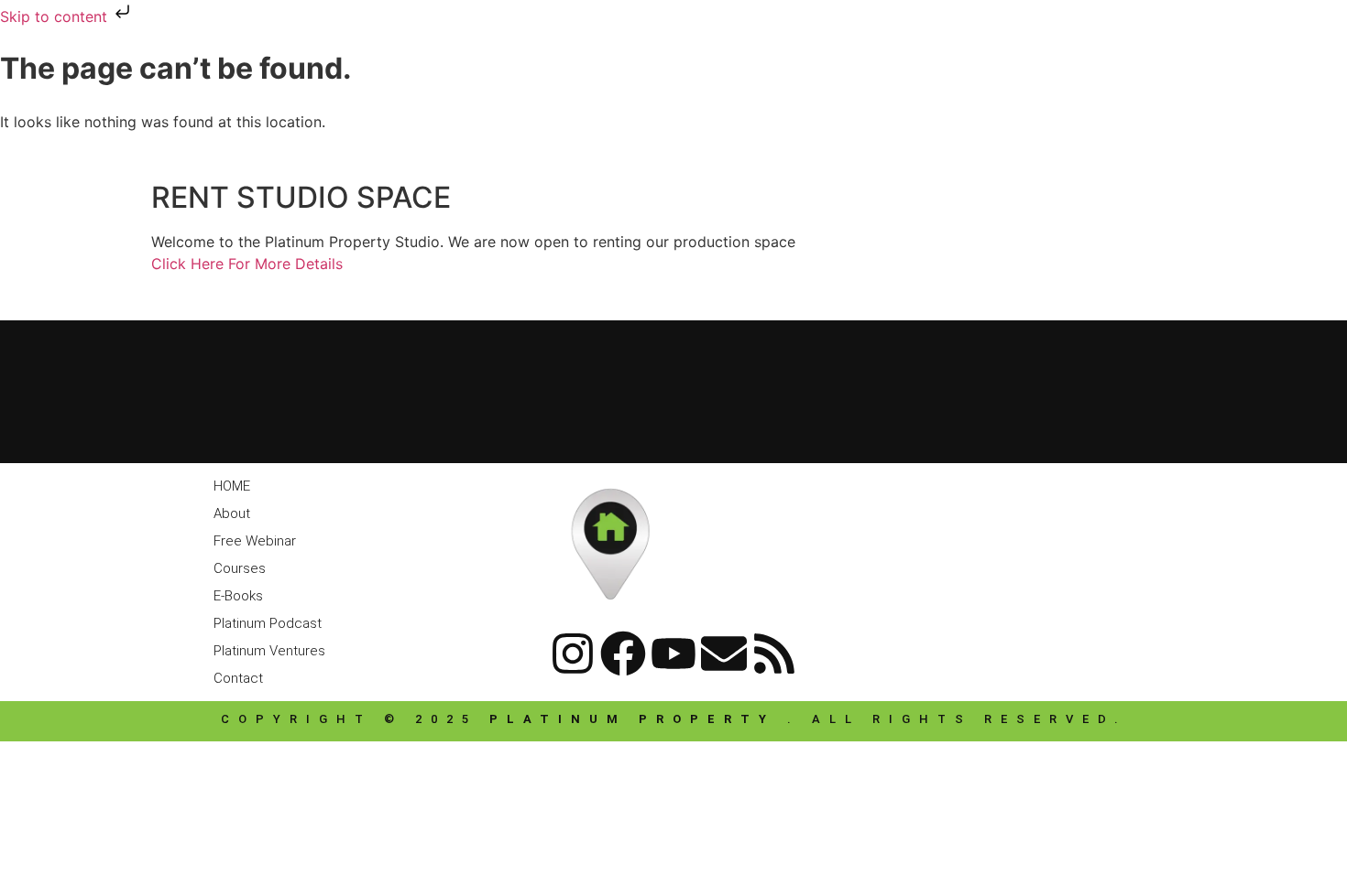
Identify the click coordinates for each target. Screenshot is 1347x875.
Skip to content (56, 16)
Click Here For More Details (247, 263)
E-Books (238, 596)
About (232, 513)
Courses (240, 568)
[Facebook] (623, 653)
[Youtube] (673, 653)
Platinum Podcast (268, 623)
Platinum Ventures (269, 651)
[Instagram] (573, 653)
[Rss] (774, 653)
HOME (232, 486)
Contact (238, 678)
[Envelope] (724, 653)
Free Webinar (255, 541)
